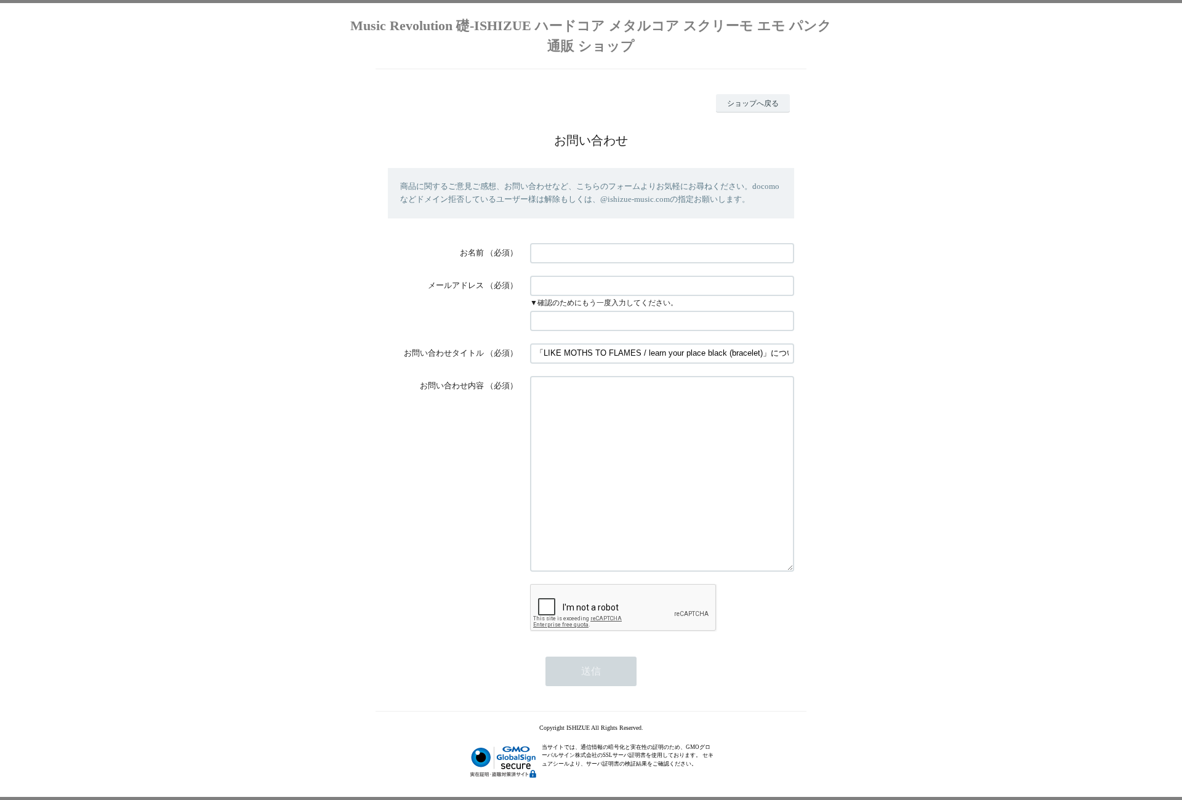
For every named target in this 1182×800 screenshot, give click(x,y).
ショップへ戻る (753, 103)
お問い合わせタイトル (444, 353)
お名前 (472, 252)
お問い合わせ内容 (452, 385)
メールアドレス (456, 285)
